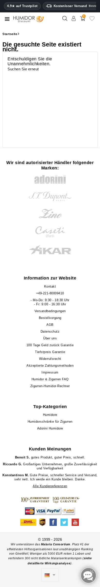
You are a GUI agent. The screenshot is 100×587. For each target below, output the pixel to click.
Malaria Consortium (55, 544)
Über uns (50, 338)
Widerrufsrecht (50, 359)
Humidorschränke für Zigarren (50, 421)
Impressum (50, 372)
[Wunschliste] (92, 20)
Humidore (50, 415)
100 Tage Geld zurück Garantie (50, 345)
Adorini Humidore (50, 428)
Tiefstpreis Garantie (50, 352)
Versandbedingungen (50, 311)
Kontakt (50, 286)
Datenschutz (50, 331)
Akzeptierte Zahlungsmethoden (50, 365)
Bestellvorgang (50, 318)
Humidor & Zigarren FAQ (50, 379)
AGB (50, 324)
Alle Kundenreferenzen (50, 486)
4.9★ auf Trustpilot (22, 6)
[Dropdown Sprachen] (50, 575)
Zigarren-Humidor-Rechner (50, 386)
